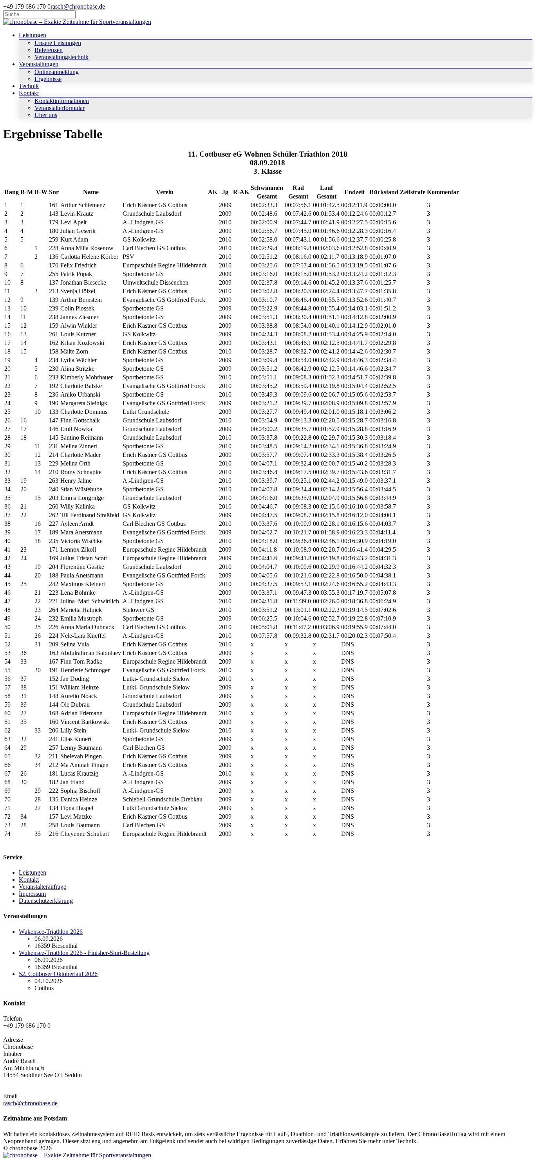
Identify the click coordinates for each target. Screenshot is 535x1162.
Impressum (32, 893)
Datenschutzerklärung (46, 900)
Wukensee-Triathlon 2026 (51, 931)
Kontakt (29, 879)
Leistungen (32, 872)
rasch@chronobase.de (78, 6)
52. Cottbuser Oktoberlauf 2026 (58, 974)
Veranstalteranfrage (42, 886)
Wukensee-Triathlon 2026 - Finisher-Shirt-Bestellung (84, 952)
